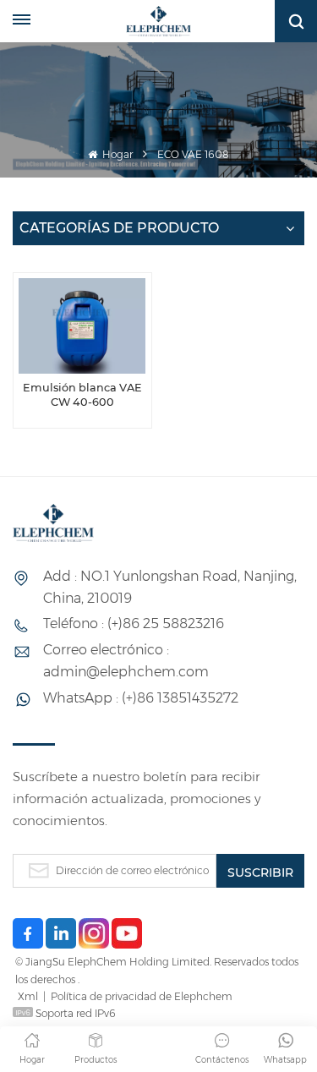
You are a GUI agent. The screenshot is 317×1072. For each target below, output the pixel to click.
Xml (28, 996)
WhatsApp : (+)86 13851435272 (140, 698)
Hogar (116, 154)
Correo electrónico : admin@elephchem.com (126, 661)
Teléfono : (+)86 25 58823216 (133, 623)
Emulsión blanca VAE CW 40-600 (82, 395)
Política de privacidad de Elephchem (141, 996)
